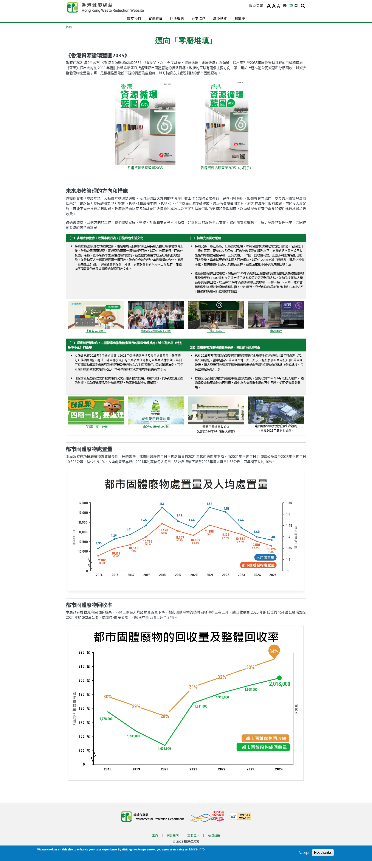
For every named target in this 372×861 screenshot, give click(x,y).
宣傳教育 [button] (155, 18)
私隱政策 (214, 835)
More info (197, 849)
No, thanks (323, 852)
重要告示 (193, 835)
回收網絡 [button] (177, 18)
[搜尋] (303, 6)
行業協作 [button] (198, 18)
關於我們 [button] (134, 18)
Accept (304, 852)
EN (285, 5)
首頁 (69, 27)
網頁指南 (256, 5)
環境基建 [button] (220, 18)
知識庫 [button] (240, 18)
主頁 (155, 835)
